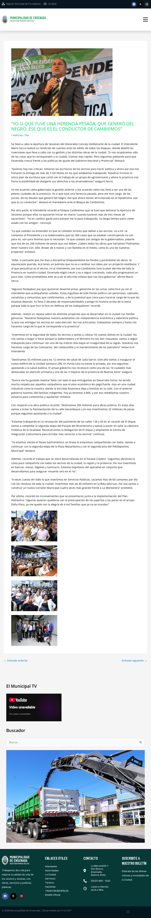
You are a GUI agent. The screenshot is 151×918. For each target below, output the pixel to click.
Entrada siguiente (134, 660)
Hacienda (50, 886)
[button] (145, 19)
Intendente (51, 866)
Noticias (18, 135)
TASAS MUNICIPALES (57, 890)
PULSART (66, 910)
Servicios (50, 878)
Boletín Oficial (52, 894)
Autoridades (52, 870)
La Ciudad (50, 874)
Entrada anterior (16, 660)
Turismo (49, 882)
